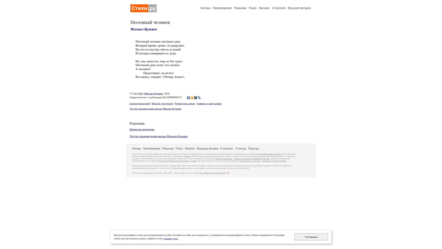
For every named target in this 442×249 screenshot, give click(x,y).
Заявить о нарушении (209, 103)
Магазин (264, 8)
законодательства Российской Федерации (252, 159)
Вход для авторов (299, 8)
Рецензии (240, 8)
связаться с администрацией (274, 161)
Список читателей (139, 103)
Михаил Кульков (143, 29)
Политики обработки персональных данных (178, 161)
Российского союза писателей (212, 173)
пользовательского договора (270, 154)
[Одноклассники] (192, 97)
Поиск (253, 8)
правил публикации (223, 159)
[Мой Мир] (196, 97)
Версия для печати (162, 103)
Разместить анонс (185, 103)
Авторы (205, 8)
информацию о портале (250, 161)
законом (187, 156)
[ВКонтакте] (188, 97)
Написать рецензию (142, 129)
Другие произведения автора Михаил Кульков (155, 108)
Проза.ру (253, 148)
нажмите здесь (171, 238)
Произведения (222, 8)
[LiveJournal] (199, 97)
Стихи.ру (241, 148)
